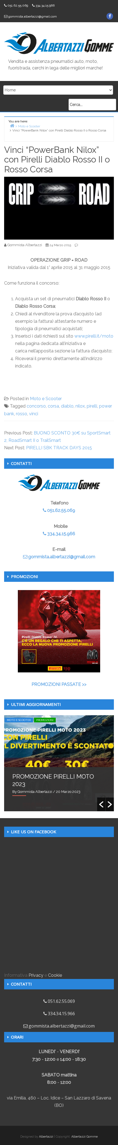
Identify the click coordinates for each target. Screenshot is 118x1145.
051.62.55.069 (17, 5)
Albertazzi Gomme (84, 1136)
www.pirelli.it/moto (93, 336)
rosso (21, 413)
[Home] (12, 125)
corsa (53, 406)
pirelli (92, 406)
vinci (33, 413)
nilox (80, 406)
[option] (59, 763)
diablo (67, 406)
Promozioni (45, 720)
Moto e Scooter (46, 398)
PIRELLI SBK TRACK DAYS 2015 (59, 447)
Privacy (36, 975)
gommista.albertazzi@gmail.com (32, 16)
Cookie (55, 975)
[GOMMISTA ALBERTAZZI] (59, 42)
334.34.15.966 (45, 5)
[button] (101, 804)
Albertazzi (46, 1136)
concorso (36, 406)
